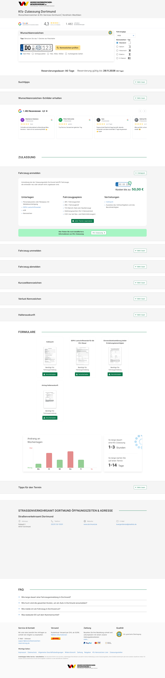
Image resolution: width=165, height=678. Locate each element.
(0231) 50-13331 (57, 524)
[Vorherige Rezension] (140, 111)
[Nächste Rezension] (145, 111)
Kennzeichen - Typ (123, 40)
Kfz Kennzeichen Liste (100, 652)
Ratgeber (87, 652)
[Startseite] (36, 4)
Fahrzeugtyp (121, 32)
